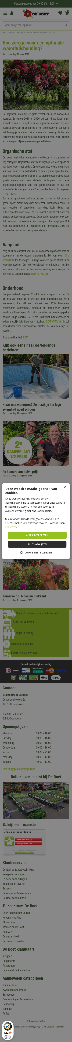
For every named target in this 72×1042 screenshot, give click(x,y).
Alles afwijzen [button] (37, 544)
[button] (36, 553)
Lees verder (12, 527)
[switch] (8, 1037)
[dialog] (36, 521)
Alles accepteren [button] (37, 535)
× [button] (64, 487)
